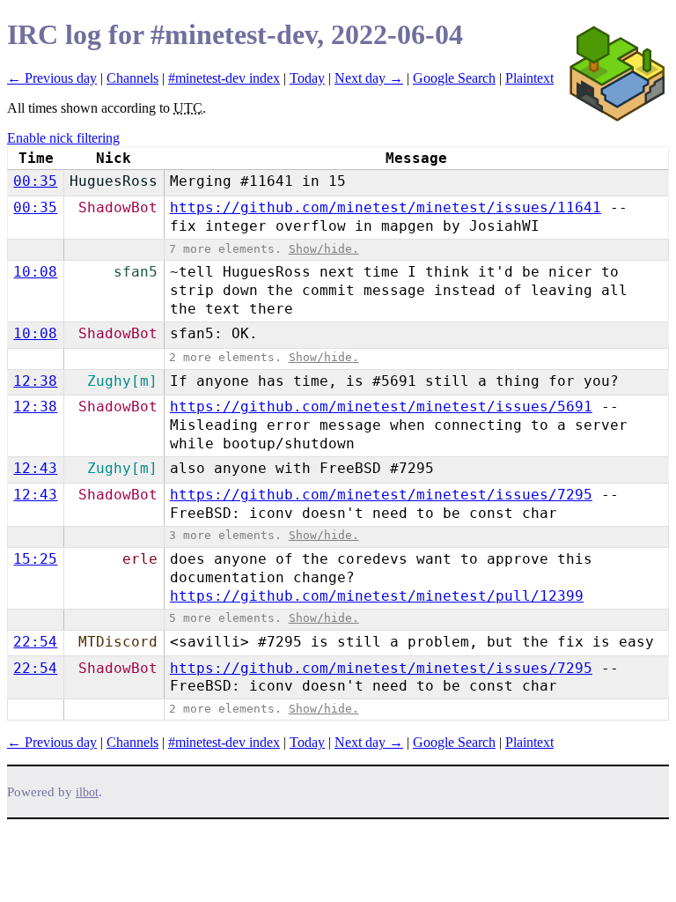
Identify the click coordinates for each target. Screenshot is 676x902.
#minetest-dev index (224, 77)
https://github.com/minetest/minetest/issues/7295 (381, 494)
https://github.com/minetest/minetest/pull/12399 (377, 596)
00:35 (35, 181)
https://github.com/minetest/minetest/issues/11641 (385, 207)
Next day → (368, 77)
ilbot (87, 792)
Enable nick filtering (63, 137)
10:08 (35, 271)
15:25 (35, 559)
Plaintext (529, 77)
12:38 (35, 381)
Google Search (454, 77)
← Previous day (52, 77)
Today (307, 77)
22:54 (35, 641)
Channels (132, 77)
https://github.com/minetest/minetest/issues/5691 (381, 406)
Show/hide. (324, 248)
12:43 (35, 468)
